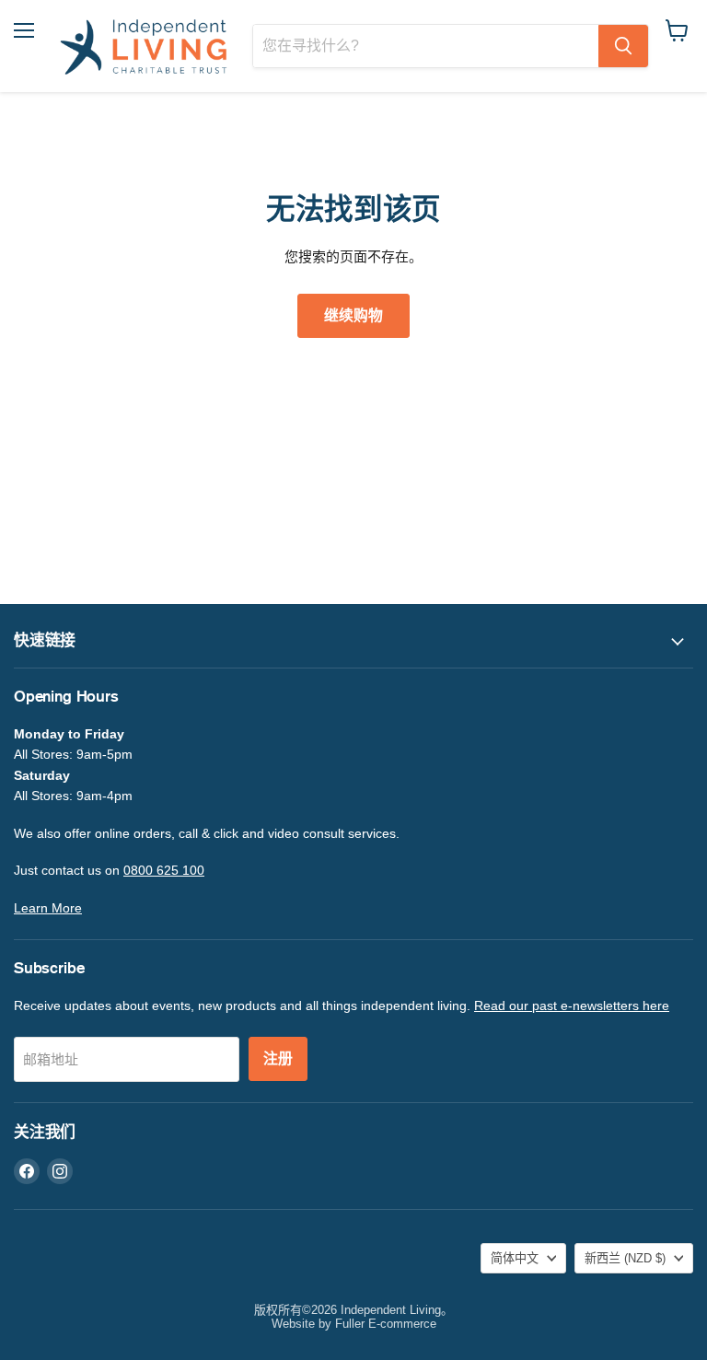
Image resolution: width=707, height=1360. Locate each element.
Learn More (48, 908)
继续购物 (353, 316)
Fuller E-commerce (385, 1324)
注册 (278, 1059)
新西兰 (625, 1258)
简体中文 (515, 1258)
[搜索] (623, 46)
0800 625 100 (163, 870)
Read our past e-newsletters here (571, 1005)
